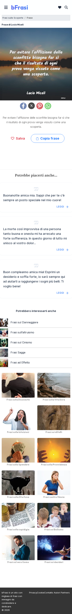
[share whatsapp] (48, 106)
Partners (65, 592)
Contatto (48, 592)
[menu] (6, 7)
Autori (57, 592)
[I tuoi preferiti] (59, 7)
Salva (20, 138)
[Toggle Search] (66, 7)
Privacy (33, 592)
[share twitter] (31, 105)
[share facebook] (23, 106)
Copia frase (49, 138)
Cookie (40, 592)
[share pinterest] (39, 106)
